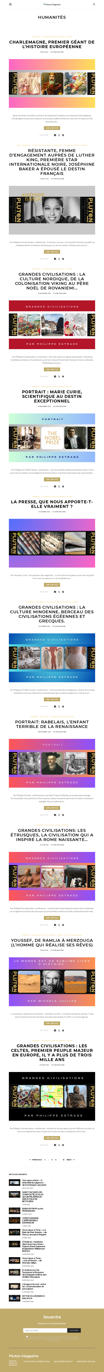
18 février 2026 (27, 1280)
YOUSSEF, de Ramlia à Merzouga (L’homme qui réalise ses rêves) (52, 942)
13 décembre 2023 (44, 293)
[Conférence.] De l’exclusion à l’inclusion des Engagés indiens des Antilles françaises (34, 1273)
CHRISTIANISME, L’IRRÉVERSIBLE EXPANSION (30, 1220)
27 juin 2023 (44, 845)
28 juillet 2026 (27, 1188)
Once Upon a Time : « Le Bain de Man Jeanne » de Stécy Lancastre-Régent (34, 1232)
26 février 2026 (28, 1254)
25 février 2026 (28, 1266)
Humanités (36, 37)
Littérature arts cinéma (41, 145)
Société (69, 37)
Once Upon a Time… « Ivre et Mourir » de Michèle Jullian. (32, 1260)
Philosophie (57, 145)
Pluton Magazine (57, 52)
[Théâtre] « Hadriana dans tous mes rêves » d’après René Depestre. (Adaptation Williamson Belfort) (34, 1246)
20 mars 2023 (44, 1065)
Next (69, 1160)
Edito (19, 145)
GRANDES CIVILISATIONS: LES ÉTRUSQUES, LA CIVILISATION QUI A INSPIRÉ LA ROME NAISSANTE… (52, 835)
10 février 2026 (27, 1292)
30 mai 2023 (44, 950)
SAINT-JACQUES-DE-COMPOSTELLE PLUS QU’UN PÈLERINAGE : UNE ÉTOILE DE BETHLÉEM (32, 1197)
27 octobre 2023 (44, 512)
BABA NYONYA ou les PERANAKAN (32, 1209)
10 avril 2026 (26, 1214)
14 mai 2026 (26, 1204)
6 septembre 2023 (44, 732)
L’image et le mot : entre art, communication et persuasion (34, 1286)
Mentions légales (86, 1361)
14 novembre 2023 (44, 406)
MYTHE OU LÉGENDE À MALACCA (33, 1297)
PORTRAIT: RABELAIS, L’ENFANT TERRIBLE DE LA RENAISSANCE (52, 724)
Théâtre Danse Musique (73, 935)
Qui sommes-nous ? (63, 1361)
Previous (37, 1160)
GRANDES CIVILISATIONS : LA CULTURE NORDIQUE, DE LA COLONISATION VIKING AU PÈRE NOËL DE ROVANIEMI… (52, 281)
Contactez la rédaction (36, 1361)
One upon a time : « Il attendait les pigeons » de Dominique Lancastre (34, 1182)
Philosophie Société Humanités (53, 37)
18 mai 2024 (44, 52)
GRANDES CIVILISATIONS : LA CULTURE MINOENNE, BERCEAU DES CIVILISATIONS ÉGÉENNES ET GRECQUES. (52, 614)
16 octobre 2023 (44, 626)
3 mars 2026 (26, 1238)
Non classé (44, 717)
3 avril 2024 (44, 179)
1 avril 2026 (26, 1226)
